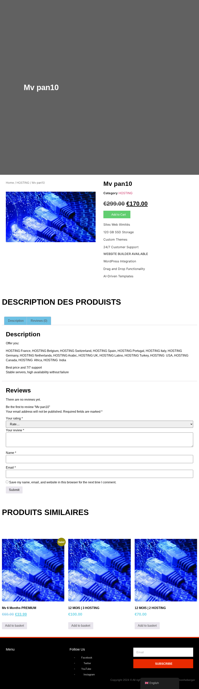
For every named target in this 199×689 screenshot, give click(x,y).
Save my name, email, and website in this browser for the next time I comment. (62, 482)
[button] (116, 214)
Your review (15, 430)
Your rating (14, 418)
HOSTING (23, 182)
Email (11, 467)
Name (11, 452)
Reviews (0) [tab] (39, 320)
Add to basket (14, 625)
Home (10, 182)
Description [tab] (16, 320)
